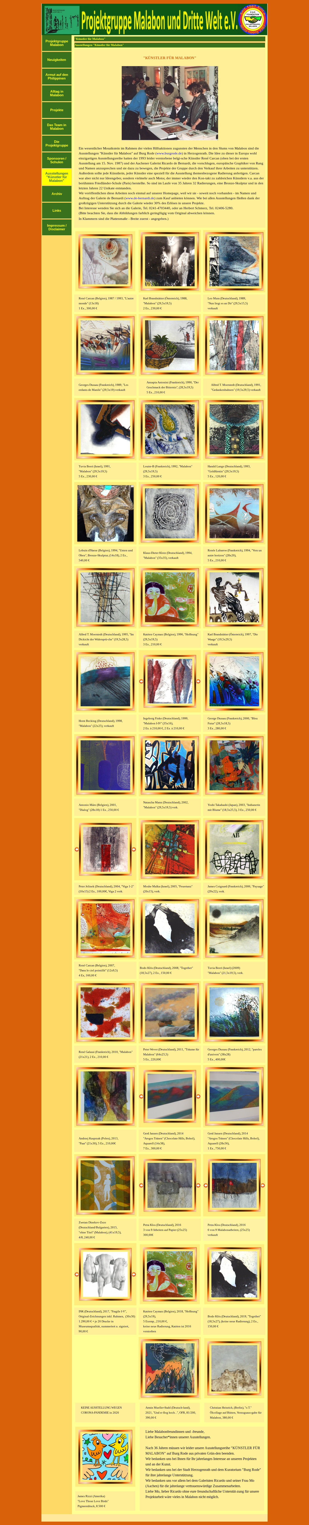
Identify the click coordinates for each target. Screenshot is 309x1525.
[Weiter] (198, 681)
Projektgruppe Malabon (56, 43)
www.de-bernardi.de (140, 198)
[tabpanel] (169, 138)
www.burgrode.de (169, 153)
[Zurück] (141, 681)
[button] (105, 261)
